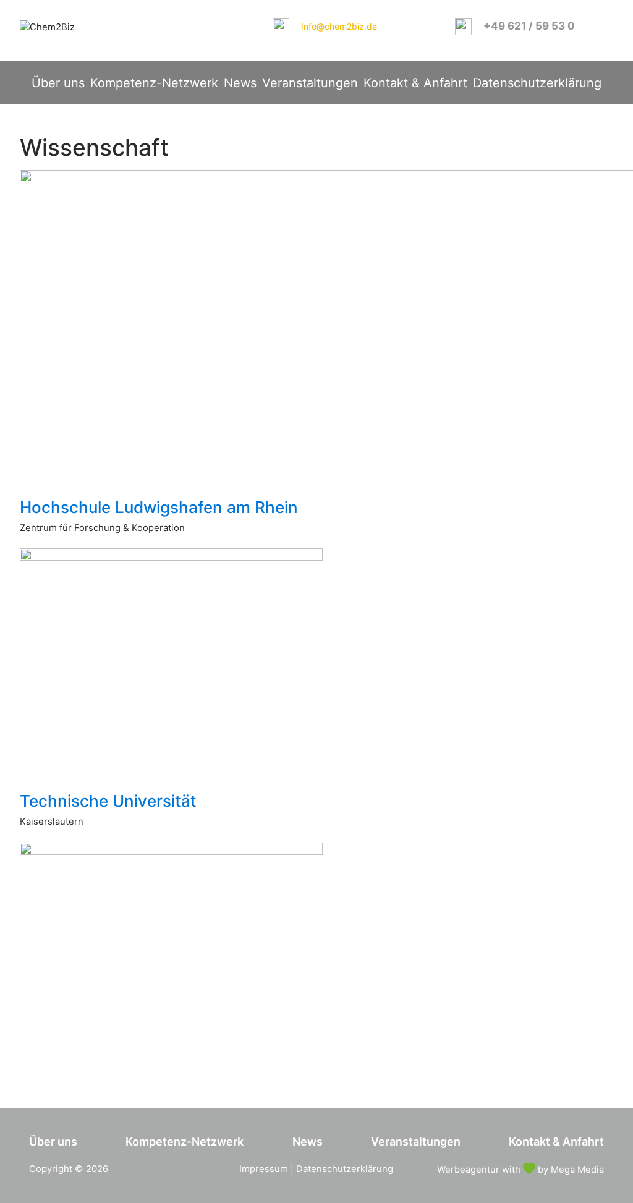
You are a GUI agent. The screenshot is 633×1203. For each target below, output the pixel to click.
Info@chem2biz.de (339, 26)
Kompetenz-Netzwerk (154, 82)
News (240, 82)
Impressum (263, 1169)
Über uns (58, 82)
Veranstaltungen (310, 82)
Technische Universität (108, 800)
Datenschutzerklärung (537, 82)
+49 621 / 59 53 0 (529, 26)
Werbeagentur (468, 1169)
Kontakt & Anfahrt (415, 82)
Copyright (50, 1169)
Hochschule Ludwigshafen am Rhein (159, 507)
